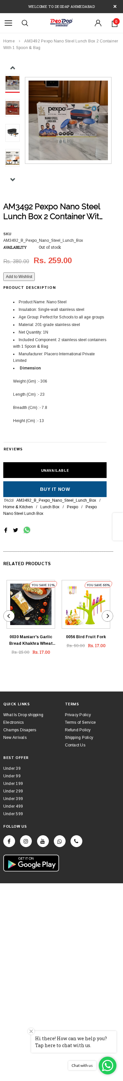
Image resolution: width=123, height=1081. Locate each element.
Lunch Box (49, 507)
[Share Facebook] (5, 529)
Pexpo (72, 507)
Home (9, 41)
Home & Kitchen (18, 507)
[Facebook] (9, 841)
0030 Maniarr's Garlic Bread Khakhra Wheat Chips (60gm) (31, 641)
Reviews (13, 448)
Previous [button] (12, 68)
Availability (15, 247)
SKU (7, 234)
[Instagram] (26, 841)
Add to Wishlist (19, 276)
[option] (68, 120)
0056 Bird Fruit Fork (86, 637)
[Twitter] (15, 529)
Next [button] (12, 179)
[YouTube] (43, 841)
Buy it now (55, 489)
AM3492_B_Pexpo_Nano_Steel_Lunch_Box (56, 500)
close (114, 6)
